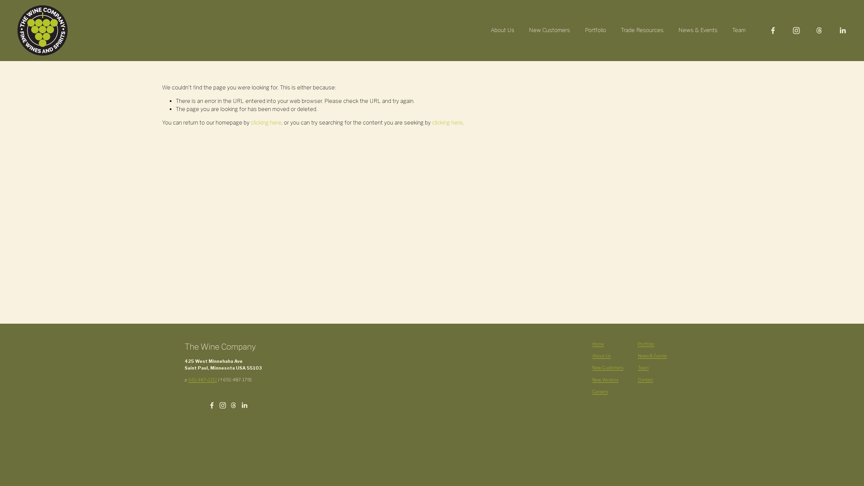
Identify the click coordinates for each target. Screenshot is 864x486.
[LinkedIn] (842, 30)
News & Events (698, 30)
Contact (645, 379)
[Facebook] (773, 30)
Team (739, 30)
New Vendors (605, 379)
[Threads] (819, 30)
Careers (600, 391)
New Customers (549, 30)
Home (598, 344)
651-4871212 (202, 379)
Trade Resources (642, 30)
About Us (502, 30)
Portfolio (595, 30)
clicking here (266, 122)
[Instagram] (796, 30)
